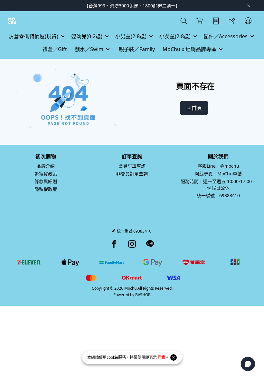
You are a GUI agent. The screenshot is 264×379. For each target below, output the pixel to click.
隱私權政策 (45, 189)
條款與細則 (45, 181)
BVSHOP (142, 294)
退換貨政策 (45, 174)
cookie (112, 357)
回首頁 (194, 107)
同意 (161, 357)
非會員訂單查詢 (132, 174)
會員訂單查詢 (132, 166)
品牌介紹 (46, 166)
